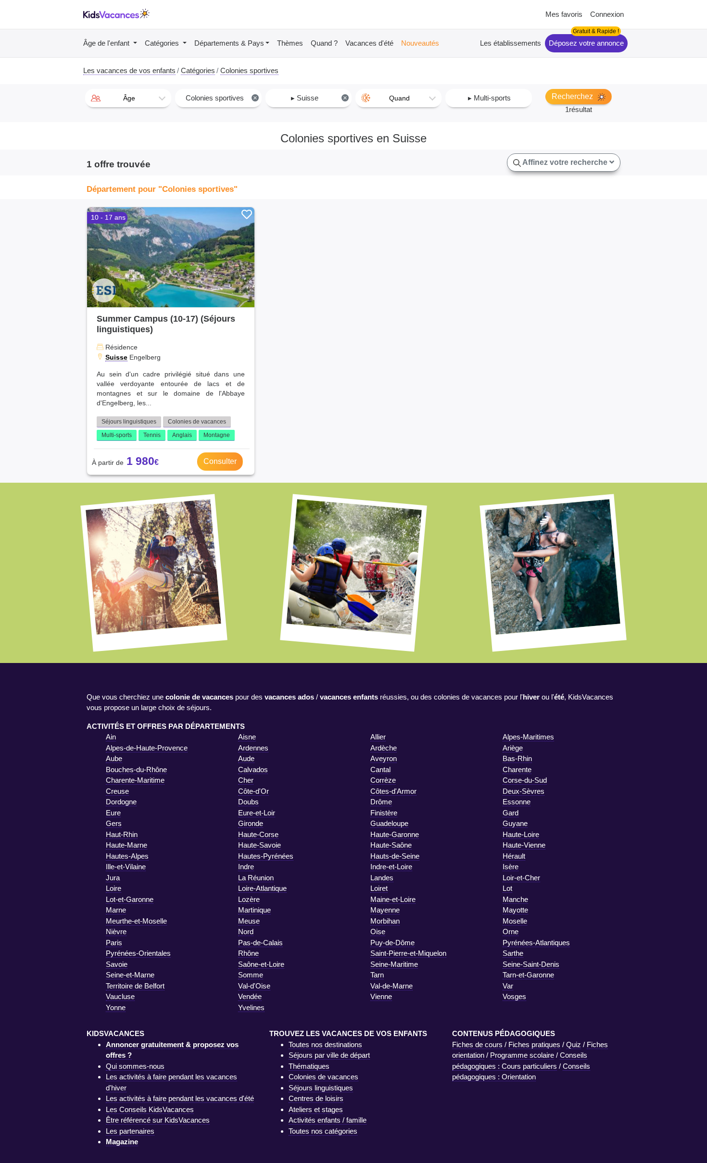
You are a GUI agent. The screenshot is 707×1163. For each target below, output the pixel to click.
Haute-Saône (391, 845)
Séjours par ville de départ (329, 1055)
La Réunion (256, 878)
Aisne (247, 737)
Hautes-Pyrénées (265, 856)
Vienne (381, 996)
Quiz (573, 1044)
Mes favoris (563, 14)
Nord (245, 931)
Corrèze (383, 780)
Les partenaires (130, 1131)
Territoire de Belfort (135, 986)
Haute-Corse (258, 834)
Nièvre (116, 931)
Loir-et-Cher (521, 878)
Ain (111, 737)
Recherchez (573, 96)
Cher (245, 780)
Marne (116, 910)
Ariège (513, 748)
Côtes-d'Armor (393, 791)
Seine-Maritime (394, 964)
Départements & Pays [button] (229, 43)
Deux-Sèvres (523, 791)
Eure (113, 813)
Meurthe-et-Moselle (136, 921)
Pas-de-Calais (260, 942)
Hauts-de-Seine (394, 856)
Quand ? (324, 43)
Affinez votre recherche (565, 162)
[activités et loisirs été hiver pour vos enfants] (116, 15)
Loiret (379, 888)
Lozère (249, 899)
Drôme (381, 802)
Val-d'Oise (254, 986)
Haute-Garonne (394, 834)
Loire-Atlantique (262, 888)
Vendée (250, 996)
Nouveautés (420, 43)
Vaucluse (120, 996)
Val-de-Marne (391, 986)
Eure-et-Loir (256, 813)
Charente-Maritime (135, 780)
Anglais (182, 435)
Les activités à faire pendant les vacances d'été (180, 1098)
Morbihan (385, 921)
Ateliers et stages (316, 1109)
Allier (378, 737)
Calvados (253, 769)
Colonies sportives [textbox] (221, 98)
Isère (510, 867)
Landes (381, 878)
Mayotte (515, 910)
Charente (517, 769)
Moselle (515, 921)
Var (508, 986)
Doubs (248, 802)
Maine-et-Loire (393, 899)
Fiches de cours (477, 1044)
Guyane (515, 823)
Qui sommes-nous (135, 1066)
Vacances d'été (369, 43)
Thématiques (309, 1066)
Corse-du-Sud (525, 780)
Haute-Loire (521, 834)
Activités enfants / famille (327, 1120)
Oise (377, 931)
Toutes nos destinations (325, 1044)
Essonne (516, 802)
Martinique (254, 910)
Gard (510, 813)
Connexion (607, 14)
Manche (515, 899)
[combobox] (128, 98)
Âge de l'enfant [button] (107, 43)
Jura (113, 878)
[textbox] (128, 98)
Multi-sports (116, 435)
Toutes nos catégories (323, 1131)
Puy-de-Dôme (392, 942)
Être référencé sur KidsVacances (158, 1120)
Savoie (116, 964)
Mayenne (385, 910)
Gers (114, 823)
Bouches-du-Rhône (136, 769)
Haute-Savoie (259, 845)
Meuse (249, 921)
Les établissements (510, 43)
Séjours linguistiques (128, 421)
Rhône (248, 953)
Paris (114, 942)
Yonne (116, 1007)
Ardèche (383, 748)
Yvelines (251, 1007)
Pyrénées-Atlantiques (536, 942)
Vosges (514, 996)
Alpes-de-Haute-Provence (147, 748)
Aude (246, 758)
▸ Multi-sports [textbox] (489, 98)
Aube (114, 758)
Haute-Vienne (524, 845)
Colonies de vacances (197, 421)
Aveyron (383, 758)
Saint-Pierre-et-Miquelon (408, 953)
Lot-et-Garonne (129, 899)
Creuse (117, 791)
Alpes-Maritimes (528, 737)
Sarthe (513, 953)
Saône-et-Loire (261, 964)
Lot (507, 888)
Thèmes (290, 43)
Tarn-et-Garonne (528, 975)
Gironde (250, 823)
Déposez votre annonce (586, 43)
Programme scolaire (522, 1055)
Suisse (116, 357)
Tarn (377, 975)
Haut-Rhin (122, 834)
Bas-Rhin (517, 758)
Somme (250, 975)
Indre (246, 867)
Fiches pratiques (534, 1044)
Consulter (220, 461)
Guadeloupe (389, 823)
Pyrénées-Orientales (138, 953)
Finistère (383, 813)
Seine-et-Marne (130, 975)
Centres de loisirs (316, 1098)
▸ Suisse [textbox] (319, 98)
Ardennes (253, 748)
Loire (113, 888)
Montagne (216, 435)
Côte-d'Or (253, 791)
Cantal (380, 769)
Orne (510, 931)
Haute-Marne (126, 845)
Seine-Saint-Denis (531, 964)
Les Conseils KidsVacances (150, 1109)
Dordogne (121, 802)
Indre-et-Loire (391, 867)
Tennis (152, 435)
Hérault (514, 856)
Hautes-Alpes (127, 856)
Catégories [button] (163, 43)
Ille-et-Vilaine (126, 867)
